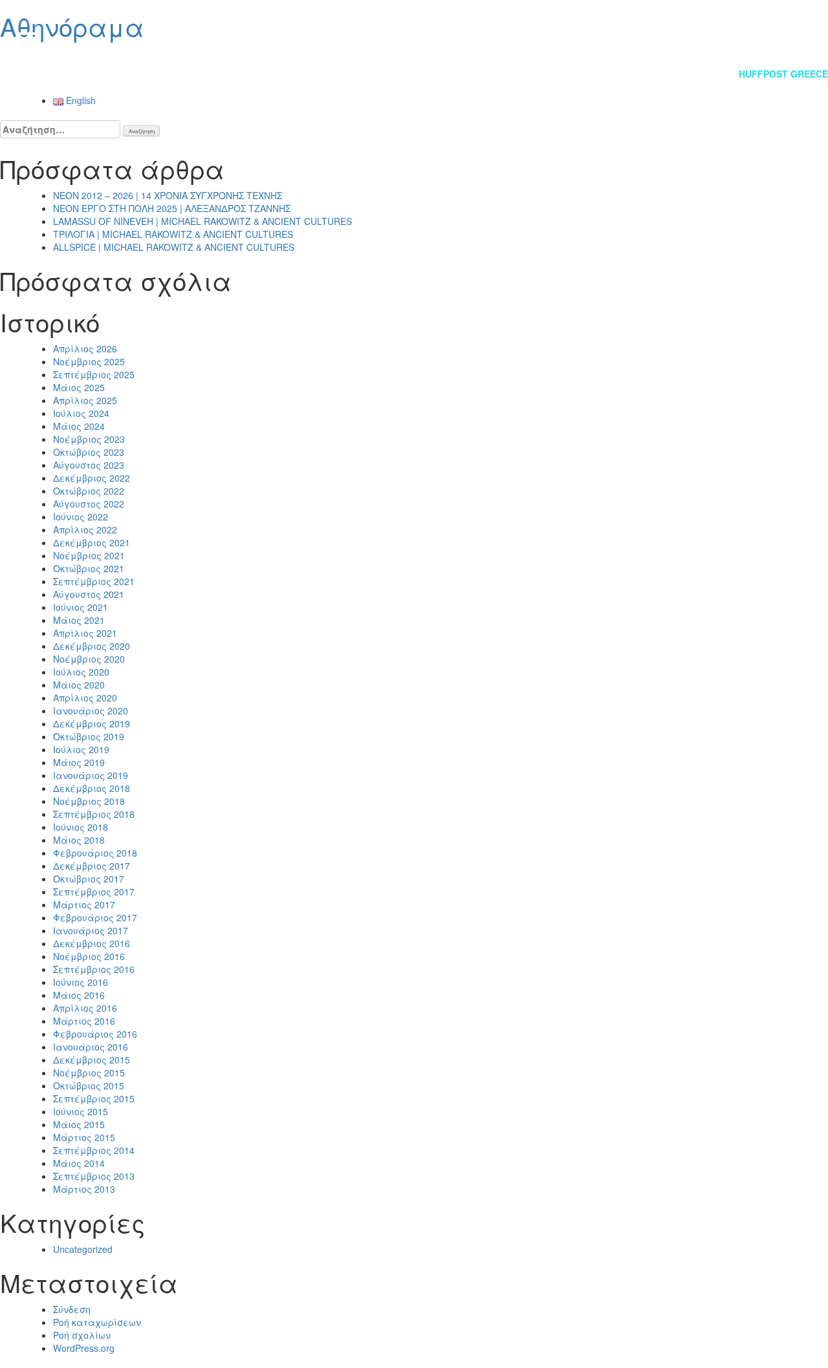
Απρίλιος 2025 (85, 400)
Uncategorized (83, 1249)
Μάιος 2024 (79, 426)
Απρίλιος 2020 (85, 697)
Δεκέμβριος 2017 (91, 865)
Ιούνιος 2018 (80, 826)
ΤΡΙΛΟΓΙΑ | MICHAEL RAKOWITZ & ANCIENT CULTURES (173, 234)
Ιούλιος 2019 (81, 749)
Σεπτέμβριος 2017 (94, 891)
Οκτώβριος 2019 (88, 736)
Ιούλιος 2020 (81, 671)
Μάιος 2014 (79, 1163)
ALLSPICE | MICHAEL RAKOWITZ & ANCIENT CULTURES (173, 246)
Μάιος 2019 (79, 762)
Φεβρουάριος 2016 (95, 1033)
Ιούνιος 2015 (80, 1111)
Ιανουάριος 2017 (90, 930)
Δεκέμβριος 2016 (91, 943)
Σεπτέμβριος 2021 (94, 581)
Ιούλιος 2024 (81, 413)
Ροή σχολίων (82, 1335)
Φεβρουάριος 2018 (95, 852)
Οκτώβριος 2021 (88, 568)
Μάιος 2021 (79, 620)
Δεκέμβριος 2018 (91, 788)
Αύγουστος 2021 (88, 594)
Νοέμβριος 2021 (89, 555)
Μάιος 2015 (79, 1124)
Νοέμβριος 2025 (89, 361)
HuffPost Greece (783, 73)
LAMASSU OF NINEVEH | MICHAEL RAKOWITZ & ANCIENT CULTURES (202, 221)
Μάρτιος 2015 (84, 1137)
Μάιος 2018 (79, 839)
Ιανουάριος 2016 (90, 1046)
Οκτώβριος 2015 (88, 1085)
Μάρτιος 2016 (84, 1020)
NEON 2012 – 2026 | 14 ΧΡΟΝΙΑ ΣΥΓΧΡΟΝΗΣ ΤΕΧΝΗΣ (167, 195)
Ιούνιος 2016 (80, 982)
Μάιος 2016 (79, 995)
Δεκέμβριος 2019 (91, 723)
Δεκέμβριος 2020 (91, 645)
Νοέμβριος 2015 (89, 1072)
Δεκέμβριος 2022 (91, 477)
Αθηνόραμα (72, 26)
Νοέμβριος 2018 (89, 801)
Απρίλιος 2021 (85, 632)
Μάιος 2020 (79, 684)
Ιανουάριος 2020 (90, 710)
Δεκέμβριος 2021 (91, 542)
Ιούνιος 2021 (80, 607)
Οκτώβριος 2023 (88, 451)
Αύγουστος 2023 (88, 464)
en (789, 39)
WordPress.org (83, 1347)
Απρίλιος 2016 (85, 1007)
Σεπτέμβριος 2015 (94, 1098)
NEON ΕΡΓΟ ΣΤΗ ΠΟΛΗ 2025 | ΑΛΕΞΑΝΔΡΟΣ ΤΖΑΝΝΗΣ (171, 208)
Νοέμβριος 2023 (89, 439)
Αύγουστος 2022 (88, 503)
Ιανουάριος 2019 (90, 775)
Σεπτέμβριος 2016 (94, 969)
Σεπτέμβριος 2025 (94, 374)
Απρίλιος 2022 (85, 529)
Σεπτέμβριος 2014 (94, 1150)
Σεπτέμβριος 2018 (94, 813)
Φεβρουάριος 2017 (95, 917)
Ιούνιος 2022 (80, 516)
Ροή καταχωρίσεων (97, 1322)
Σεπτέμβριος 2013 (94, 1176)
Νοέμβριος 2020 (89, 658)
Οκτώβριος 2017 (88, 878)
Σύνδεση (72, 1309)
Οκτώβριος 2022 (88, 490)
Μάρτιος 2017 (84, 904)
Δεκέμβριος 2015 (91, 1059)
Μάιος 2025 (79, 387)
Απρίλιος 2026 (85, 348)
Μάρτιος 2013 (84, 1188)
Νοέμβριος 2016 (89, 956)
